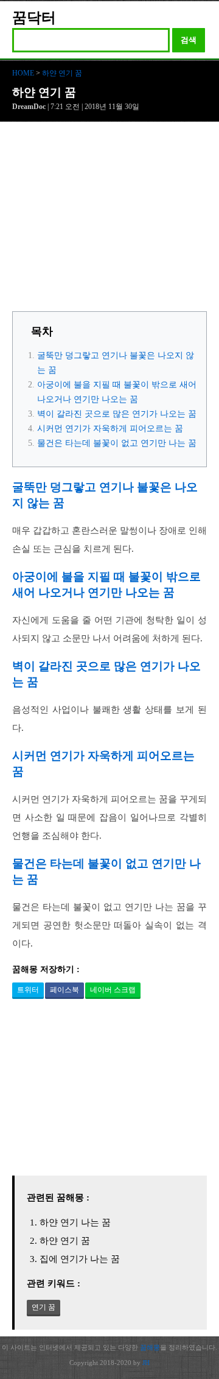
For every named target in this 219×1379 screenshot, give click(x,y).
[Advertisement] (109, 220)
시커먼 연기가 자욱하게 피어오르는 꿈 (110, 428)
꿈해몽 (150, 1347)
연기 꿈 (43, 1307)
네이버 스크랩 (113, 990)
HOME (23, 73)
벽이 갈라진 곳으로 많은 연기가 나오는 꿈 (116, 413)
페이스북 (64, 990)
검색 (188, 39)
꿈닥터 (34, 18)
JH (146, 1362)
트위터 (28, 990)
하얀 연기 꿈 (62, 73)
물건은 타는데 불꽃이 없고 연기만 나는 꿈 (116, 443)
